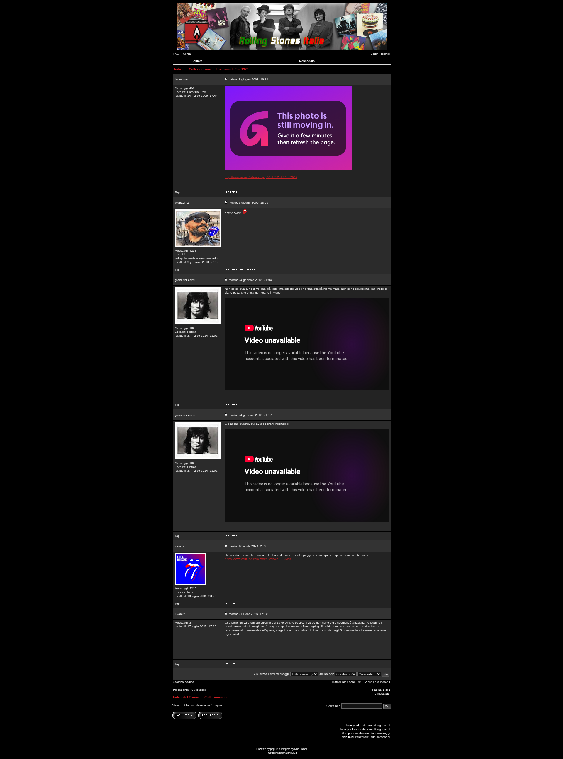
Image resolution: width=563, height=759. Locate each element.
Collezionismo (200, 69)
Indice (179, 69)
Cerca (187, 53)
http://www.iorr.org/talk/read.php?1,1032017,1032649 (261, 177)
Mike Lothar (300, 749)
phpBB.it (292, 752)
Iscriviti (385, 53)
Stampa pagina (183, 681)
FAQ (176, 53)
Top (177, 192)
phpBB (274, 749)
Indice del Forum (186, 697)
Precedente (181, 689)
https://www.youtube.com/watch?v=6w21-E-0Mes (258, 558)
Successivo (199, 689)
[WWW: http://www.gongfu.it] (247, 270)
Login (374, 53)
